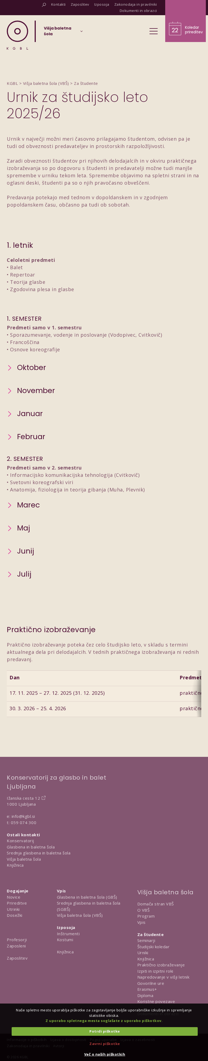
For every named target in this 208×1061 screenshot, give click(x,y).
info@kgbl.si (23, 816)
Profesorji (17, 939)
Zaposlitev (17, 958)
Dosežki (14, 915)
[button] (26, 367)
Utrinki (13, 909)
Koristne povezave (156, 1001)
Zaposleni (16, 946)
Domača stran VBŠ (155, 903)
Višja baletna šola (24, 859)
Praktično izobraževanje (161, 964)
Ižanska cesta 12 (23, 798)
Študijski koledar (153, 946)
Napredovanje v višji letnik (163, 977)
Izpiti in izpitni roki (155, 971)
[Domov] (17, 35)
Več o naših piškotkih (104, 1054)
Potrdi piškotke (104, 1031)
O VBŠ (143, 910)
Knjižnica (15, 865)
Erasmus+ (147, 989)
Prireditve (17, 903)
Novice (13, 897)
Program (146, 916)
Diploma (145, 995)
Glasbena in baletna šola (31, 847)
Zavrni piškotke (104, 1043)
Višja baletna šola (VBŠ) (80, 915)
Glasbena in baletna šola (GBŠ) (87, 897)
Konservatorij (20, 840)
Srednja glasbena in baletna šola (38, 853)
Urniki (142, 952)
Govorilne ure (150, 983)
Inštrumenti (68, 933)
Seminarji (146, 940)
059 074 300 (24, 822)
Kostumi (65, 939)
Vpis (141, 922)
